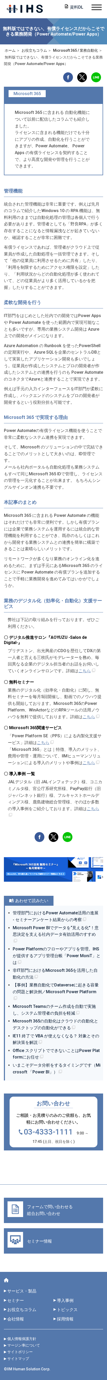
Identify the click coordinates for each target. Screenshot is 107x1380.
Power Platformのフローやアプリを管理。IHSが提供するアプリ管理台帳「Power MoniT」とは (57, 955)
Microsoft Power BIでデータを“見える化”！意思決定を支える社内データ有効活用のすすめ (56, 931)
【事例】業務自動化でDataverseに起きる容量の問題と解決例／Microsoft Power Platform (56, 988)
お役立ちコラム (21, 1309)
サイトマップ (18, 1358)
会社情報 (15, 1319)
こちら (84, 670)
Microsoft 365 (27, 93)
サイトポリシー (20, 1352)
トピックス (69, 1309)
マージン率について (23, 1345)
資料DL (76, 7)
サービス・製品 (21, 1291)
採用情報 (65, 1319)
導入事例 (65, 1300)
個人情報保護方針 (21, 1339)
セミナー (15, 1300)
